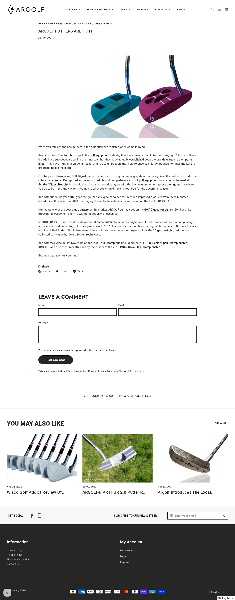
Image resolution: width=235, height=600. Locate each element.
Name (41, 305)
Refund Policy (14, 554)
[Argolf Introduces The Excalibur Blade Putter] (193, 458)
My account (126, 550)
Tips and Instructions (19, 559)
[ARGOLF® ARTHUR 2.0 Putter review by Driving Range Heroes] (117, 458)
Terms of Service (128, 371)
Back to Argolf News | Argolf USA (121, 396)
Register (125, 562)
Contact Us (13, 564)
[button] (226, 598)
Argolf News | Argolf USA (62, 23)
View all (221, 423)
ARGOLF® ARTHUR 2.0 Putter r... (114, 492)
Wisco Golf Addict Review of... (36, 492)
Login (123, 556)
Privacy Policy (106, 371)
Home (41, 23)
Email (121, 305)
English (215, 592)
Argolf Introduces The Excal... (186, 492)
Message (43, 322)
